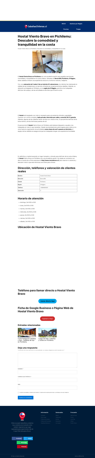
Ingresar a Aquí (47, 319)
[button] (17, 438)
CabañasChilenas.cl (37, 26)
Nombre (20, 368)
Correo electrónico (24, 376)
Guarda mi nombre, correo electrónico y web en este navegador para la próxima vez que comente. (44, 392)
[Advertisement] (44, 10)
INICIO (64, 23)
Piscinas (66, 29)
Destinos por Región (76, 23)
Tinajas (78, 29)
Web (19, 384)
